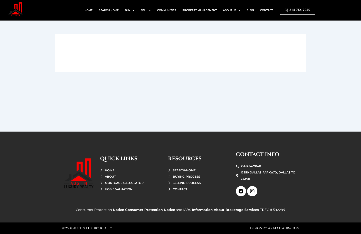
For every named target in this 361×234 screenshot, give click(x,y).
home (88, 10)
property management (199, 10)
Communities (166, 10)
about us (229, 10)
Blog (250, 10)
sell (144, 10)
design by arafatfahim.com (275, 228)
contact (266, 10)
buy (127, 10)
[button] (129, 10)
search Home (109, 10)
